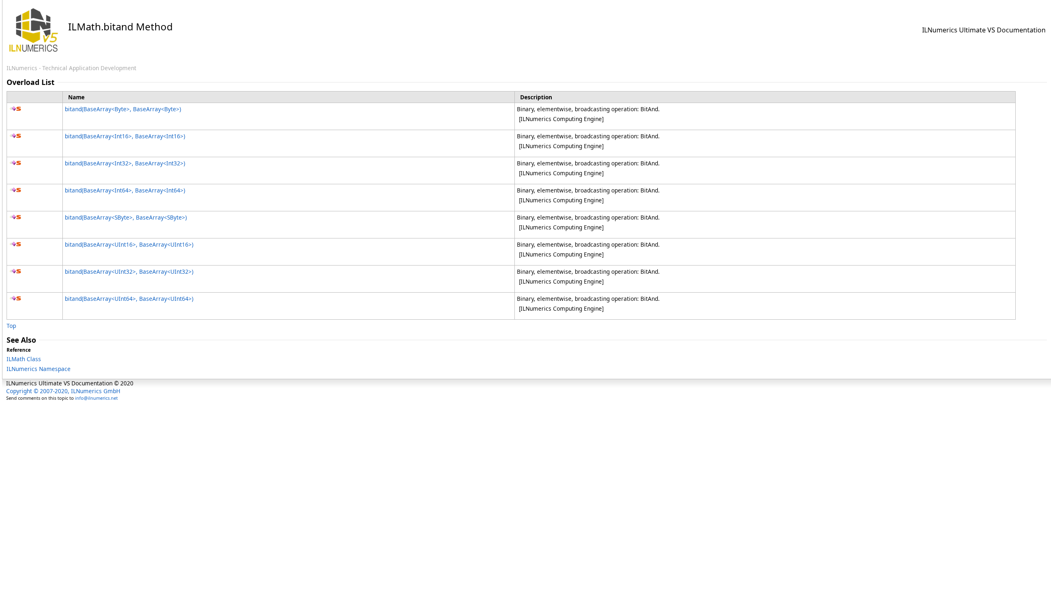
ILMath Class (24, 359)
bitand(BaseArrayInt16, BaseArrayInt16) (125, 136)
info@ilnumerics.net (96, 398)
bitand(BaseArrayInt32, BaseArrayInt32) (125, 163)
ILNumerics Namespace (39, 369)
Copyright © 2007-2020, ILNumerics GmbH (63, 391)
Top (11, 326)
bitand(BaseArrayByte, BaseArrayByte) (123, 109)
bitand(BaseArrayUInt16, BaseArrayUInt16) (129, 244)
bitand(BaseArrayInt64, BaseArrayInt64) (125, 190)
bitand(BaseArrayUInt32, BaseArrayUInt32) (129, 271)
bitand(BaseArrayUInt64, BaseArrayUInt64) (129, 298)
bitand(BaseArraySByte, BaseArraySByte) (126, 217)
